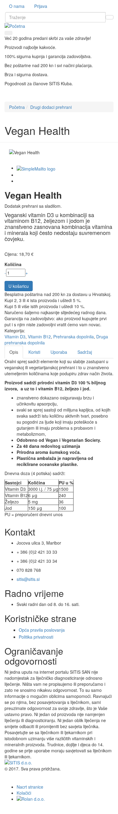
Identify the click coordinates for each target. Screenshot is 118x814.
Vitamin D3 (15, 337)
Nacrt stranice (30, 787)
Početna (17, 107)
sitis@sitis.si (28, 579)
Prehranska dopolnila (73, 337)
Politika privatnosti (36, 637)
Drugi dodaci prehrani (51, 107)
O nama (17, 6)
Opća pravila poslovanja (42, 630)
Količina (13, 264)
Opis (13, 352)
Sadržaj (84, 352)
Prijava (40, 6)
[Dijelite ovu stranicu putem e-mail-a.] (36, 168)
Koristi (34, 352)
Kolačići (24, 793)
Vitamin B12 (39, 337)
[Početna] (15, 25)
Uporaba (59, 352)
